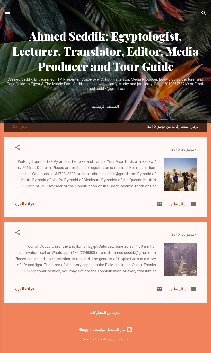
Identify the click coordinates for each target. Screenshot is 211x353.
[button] (17, 148)
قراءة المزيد (24, 204)
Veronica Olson (92, 339)
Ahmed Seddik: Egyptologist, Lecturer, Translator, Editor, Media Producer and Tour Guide (105, 51)
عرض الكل (20, 126)
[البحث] (204, 14)
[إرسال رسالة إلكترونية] (159, 206)
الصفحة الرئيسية (105, 106)
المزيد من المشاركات (105, 313)
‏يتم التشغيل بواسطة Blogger (102, 329)
